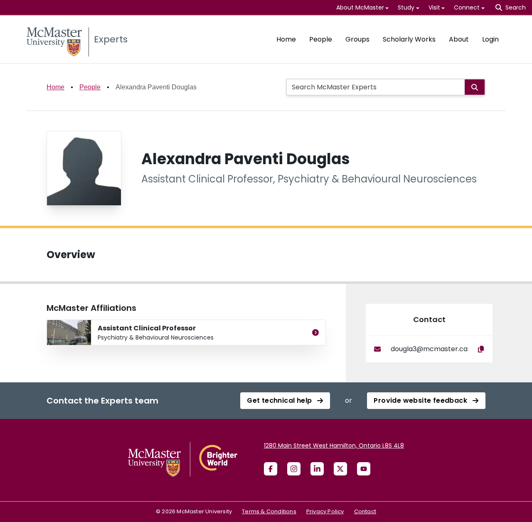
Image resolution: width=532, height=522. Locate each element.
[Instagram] (293, 468)
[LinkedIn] (317, 468)
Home (286, 39)
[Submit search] (475, 87)
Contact (365, 511)
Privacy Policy (325, 511)
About (459, 39)
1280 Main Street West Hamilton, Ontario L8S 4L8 (334, 445)
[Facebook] (270, 468)
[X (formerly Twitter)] (340, 468)
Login (490, 39)
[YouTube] (363, 468)
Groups (357, 39)
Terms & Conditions (269, 511)
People (320, 39)
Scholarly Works (409, 39)
